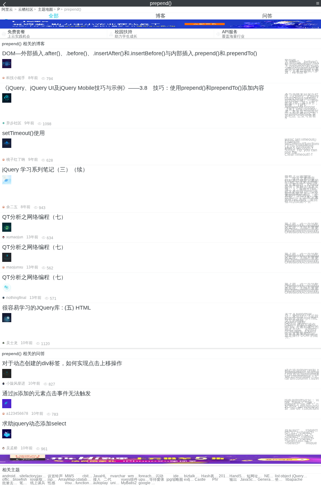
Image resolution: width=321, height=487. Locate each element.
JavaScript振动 (248, 479)
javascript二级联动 (42, 476)
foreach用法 (147, 476)
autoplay (100, 483)
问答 (267, 16)
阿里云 (7, 9)
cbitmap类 (87, 476)
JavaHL (99, 476)
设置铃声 (55, 476)
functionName (84, 483)
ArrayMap (66, 479)
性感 (51, 483)
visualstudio (70, 483)
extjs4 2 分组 (189, 479)
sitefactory (28, 476)
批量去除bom (10, 483)
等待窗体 (156, 479)
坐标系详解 (280, 479)
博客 (160, 16)
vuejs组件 (129, 479)
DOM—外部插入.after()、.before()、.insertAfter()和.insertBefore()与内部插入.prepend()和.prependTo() (129, 53)
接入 (97, 479)
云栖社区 (25, 9)
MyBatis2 (129, 483)
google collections (147, 483)
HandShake (238, 476)
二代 (107, 479)
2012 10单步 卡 (224, 476)
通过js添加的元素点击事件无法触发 (46, 393)
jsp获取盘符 (53, 479)
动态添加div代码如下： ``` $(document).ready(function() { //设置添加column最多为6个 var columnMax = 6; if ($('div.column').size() (302, 374)
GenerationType (266, 479)
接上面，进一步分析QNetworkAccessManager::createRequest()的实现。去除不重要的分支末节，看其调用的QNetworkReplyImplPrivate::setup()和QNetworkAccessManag (302, 258)
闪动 (159, 476)
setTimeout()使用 (23, 133)
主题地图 (45, 9)
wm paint (133, 476)
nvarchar (117, 476)
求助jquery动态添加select (34, 423)
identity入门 (178, 476)
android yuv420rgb (10, 476)
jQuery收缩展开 (300, 476)
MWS (69, 476)
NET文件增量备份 (269, 476)
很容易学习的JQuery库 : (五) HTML (46, 308)
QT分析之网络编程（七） (34, 217)
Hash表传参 (209, 476)
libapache (294, 479)
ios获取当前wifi (38, 479)
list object (283, 476)
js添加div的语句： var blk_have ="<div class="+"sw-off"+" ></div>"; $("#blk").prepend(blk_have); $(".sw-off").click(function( (302, 404)
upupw (144, 479)
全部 (54, 16)
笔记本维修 (24, 483)
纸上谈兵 (37, 483)
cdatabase (84, 479)
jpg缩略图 (174, 479)
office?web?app (7, 479)
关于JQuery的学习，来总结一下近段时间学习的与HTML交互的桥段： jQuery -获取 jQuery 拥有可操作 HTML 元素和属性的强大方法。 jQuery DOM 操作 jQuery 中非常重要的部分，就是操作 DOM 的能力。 (301, 326)
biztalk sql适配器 (192, 476)
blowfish (20, 479)
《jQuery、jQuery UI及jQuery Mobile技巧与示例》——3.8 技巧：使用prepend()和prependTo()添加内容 (133, 88)
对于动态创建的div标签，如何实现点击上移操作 (62, 363)
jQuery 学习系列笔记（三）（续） (45, 169)
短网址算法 (255, 476)
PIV (215, 479)
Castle (200, 479)
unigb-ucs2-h (115, 483)
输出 (233, 479)
